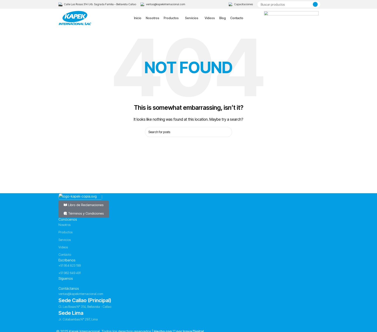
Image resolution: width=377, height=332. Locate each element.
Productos (65, 232)
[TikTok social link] (85, 283)
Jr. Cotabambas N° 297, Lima (78, 319)
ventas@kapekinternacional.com (80, 294)
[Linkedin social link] (77, 283)
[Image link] (80, 196)
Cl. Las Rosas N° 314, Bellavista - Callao (84, 306)
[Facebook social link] (61, 283)
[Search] (315, 4)
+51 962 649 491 (69, 273)
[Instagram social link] (69, 283)
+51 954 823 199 (69, 265)
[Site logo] (75, 17)
